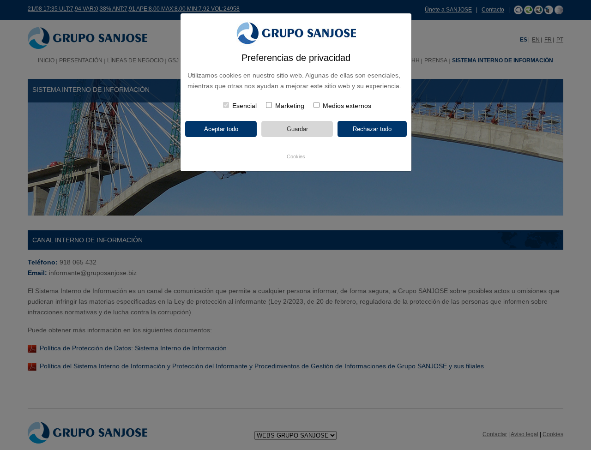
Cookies (296, 156)
